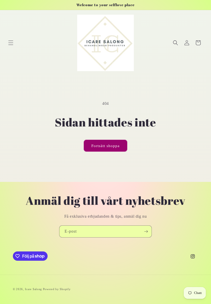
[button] (10, 42)
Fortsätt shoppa (105, 146)
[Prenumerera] (146, 231)
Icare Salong (34, 289)
